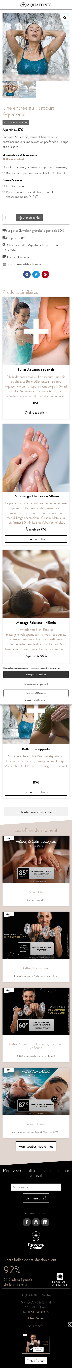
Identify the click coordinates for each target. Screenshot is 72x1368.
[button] (70, 1324)
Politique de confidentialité (34, 699)
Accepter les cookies (36, 674)
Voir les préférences (36, 693)
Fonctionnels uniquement (36, 684)
